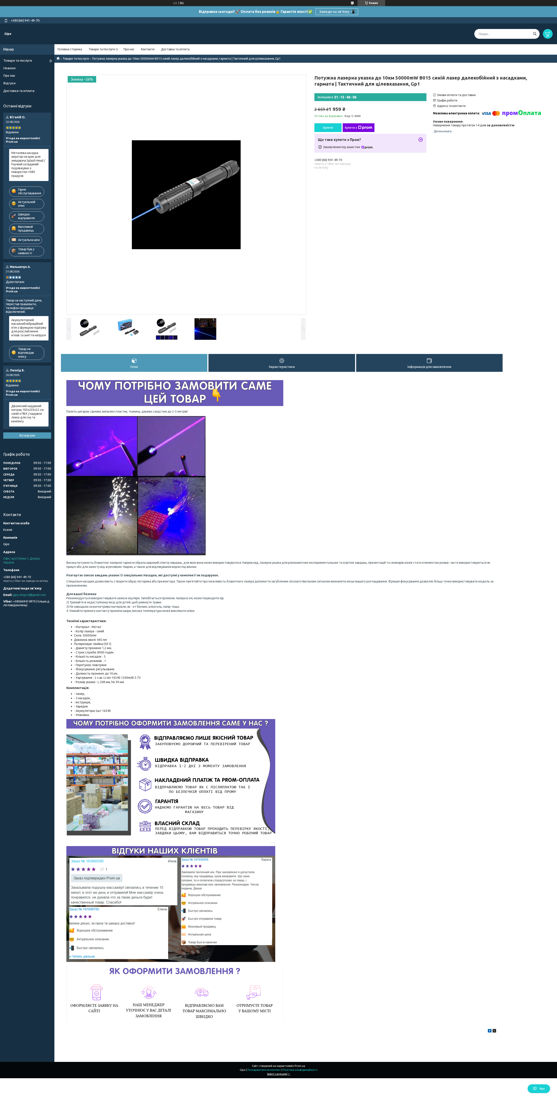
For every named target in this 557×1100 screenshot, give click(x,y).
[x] (494, 1031)
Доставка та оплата (175, 49)
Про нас (129, 49)
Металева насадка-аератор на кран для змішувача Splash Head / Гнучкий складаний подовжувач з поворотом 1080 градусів (28, 164)
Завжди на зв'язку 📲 (337, 12)
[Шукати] (535, 34)
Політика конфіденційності (300, 1069)
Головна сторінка (70, 49)
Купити (328, 127)
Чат (542, 1088)
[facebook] (490, 1031)
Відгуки (9, 83)
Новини (9, 68)
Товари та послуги (102, 49)
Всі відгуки (27, 435)
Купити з (351, 127)
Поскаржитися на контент (264, 1069)
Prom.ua (300, 1065)
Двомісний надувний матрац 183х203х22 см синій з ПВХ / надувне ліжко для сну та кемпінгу (27, 413)
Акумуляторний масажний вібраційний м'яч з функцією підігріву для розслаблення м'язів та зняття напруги (28, 327)
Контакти (147, 49)
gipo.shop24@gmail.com (29, 595)
